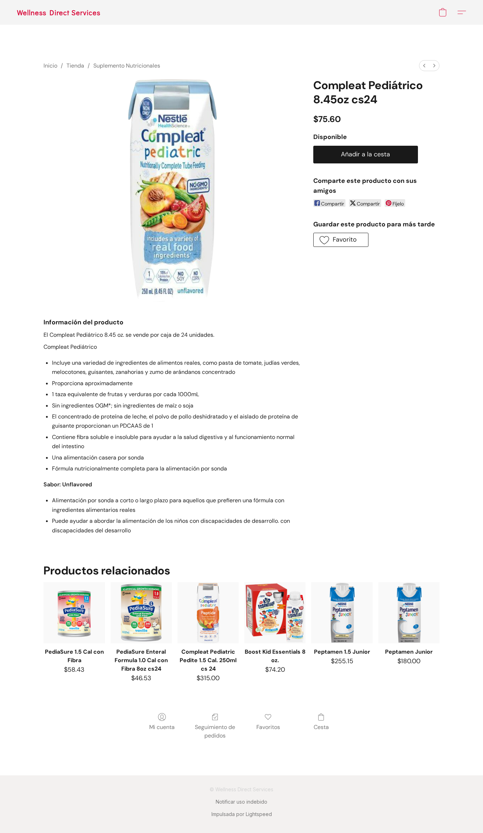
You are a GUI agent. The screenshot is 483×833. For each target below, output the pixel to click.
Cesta (321, 727)
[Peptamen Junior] (409, 612)
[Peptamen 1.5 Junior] (341, 612)
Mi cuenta (162, 727)
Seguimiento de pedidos (215, 731)
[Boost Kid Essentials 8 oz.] (274, 612)
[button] (58, 12)
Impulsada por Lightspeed (241, 814)
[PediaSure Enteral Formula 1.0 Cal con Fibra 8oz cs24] (141, 612)
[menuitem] (424, 65)
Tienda (75, 65)
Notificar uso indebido (241, 802)
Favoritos (268, 727)
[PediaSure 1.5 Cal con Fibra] (74, 612)
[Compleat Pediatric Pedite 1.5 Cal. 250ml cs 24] (208, 612)
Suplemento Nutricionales (126, 65)
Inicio (50, 65)
